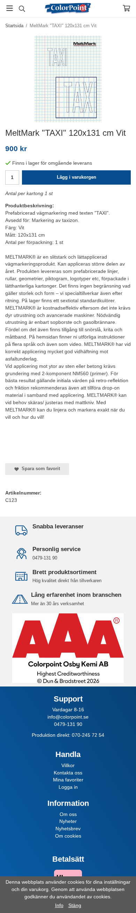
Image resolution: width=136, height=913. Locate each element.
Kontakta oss (68, 772)
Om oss (68, 814)
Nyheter (68, 821)
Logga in (68, 787)
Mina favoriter (68, 779)
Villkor (68, 765)
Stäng (74, 905)
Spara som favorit (39, 468)
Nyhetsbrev (68, 828)
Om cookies (68, 836)
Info (59, 905)
